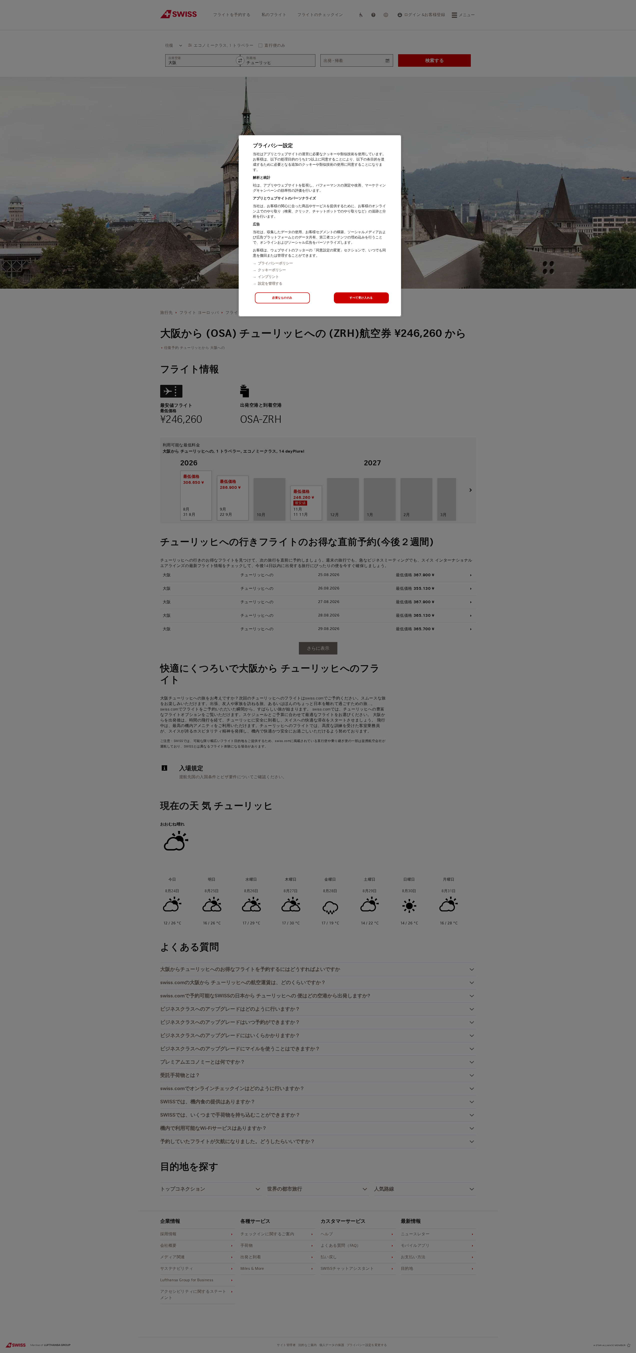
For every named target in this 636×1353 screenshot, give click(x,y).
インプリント (268, 277)
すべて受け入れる (361, 297)
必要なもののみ (282, 297)
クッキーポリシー (272, 270)
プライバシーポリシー (275, 263)
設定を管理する (270, 283)
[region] (320, 225)
